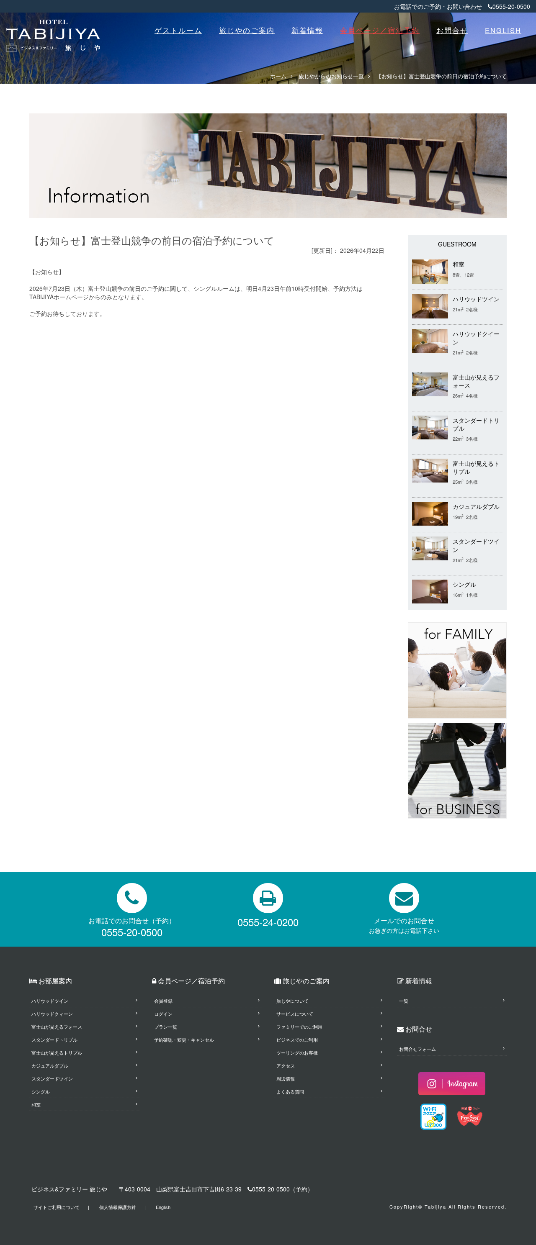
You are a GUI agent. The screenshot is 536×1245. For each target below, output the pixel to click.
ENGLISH (503, 30)
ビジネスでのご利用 (297, 1039)
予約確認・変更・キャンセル (184, 1039)
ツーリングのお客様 (297, 1052)
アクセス (285, 1065)
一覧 (403, 1000)
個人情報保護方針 (117, 1207)
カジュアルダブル (476, 507)
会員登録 (163, 1000)
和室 (458, 264)
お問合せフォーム (417, 1048)
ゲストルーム (178, 30)
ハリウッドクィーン (52, 1013)
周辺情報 (285, 1078)
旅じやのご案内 (247, 30)
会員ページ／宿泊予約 (380, 30)
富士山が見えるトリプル (56, 1052)
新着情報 (307, 30)
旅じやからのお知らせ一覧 (331, 76)
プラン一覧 (165, 1026)
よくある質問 (290, 1091)
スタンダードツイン (52, 1078)
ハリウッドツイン (476, 299)
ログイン (163, 1013)
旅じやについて (292, 1000)
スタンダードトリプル (54, 1039)
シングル (464, 584)
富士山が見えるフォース (56, 1026)
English (163, 1207)
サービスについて (294, 1013)
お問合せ (452, 30)
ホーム (278, 76)
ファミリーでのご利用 (299, 1026)
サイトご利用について (57, 1207)
